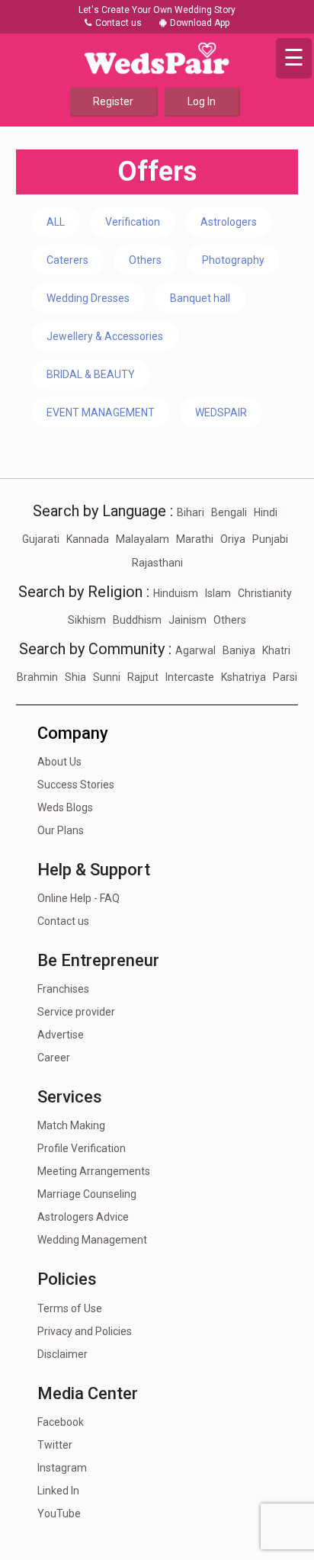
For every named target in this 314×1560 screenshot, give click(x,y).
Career (53, 1057)
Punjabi (270, 539)
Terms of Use (69, 1308)
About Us (59, 762)
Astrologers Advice (83, 1217)
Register (113, 101)
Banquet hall (200, 298)
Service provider (76, 1012)
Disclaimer (62, 1354)
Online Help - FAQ (78, 898)
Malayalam (142, 539)
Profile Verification (81, 1148)
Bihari (190, 512)
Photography (233, 260)
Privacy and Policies (84, 1331)
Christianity (265, 593)
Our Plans (60, 830)
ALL (55, 222)
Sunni (106, 677)
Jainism (187, 620)
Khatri (276, 650)
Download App (199, 23)
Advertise (60, 1035)
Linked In (58, 1491)
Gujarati (40, 539)
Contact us (117, 23)
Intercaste (189, 677)
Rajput (143, 677)
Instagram (62, 1468)
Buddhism (137, 620)
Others (145, 260)
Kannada (87, 539)
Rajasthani (157, 563)
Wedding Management (92, 1240)
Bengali (229, 512)
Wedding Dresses (88, 298)
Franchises (63, 989)
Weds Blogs (65, 807)
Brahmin (37, 677)
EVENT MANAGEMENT (100, 412)
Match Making (71, 1125)
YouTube (59, 1513)
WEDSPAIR (221, 412)
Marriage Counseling (86, 1194)
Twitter (54, 1445)
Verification (132, 222)
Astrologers (228, 222)
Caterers (67, 260)
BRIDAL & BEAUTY (90, 374)
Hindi (265, 512)
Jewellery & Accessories (104, 336)
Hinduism (175, 593)
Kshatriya (243, 677)
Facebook (60, 1422)
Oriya (232, 539)
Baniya (239, 650)
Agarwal (195, 650)
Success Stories (75, 784)
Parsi (285, 677)
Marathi (194, 539)
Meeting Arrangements (93, 1171)
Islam (218, 593)
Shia (75, 677)
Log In (201, 101)
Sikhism (87, 620)
